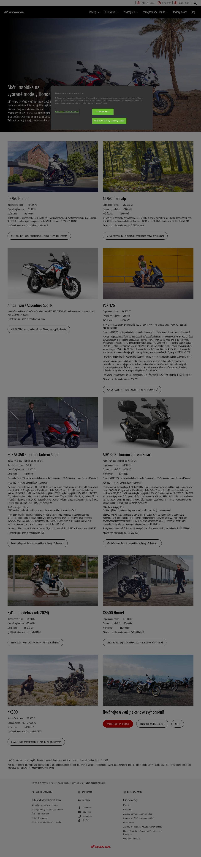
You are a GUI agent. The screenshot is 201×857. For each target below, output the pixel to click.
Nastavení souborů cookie (67, 111)
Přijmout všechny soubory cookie (109, 121)
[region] (102, 108)
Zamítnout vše (102, 112)
